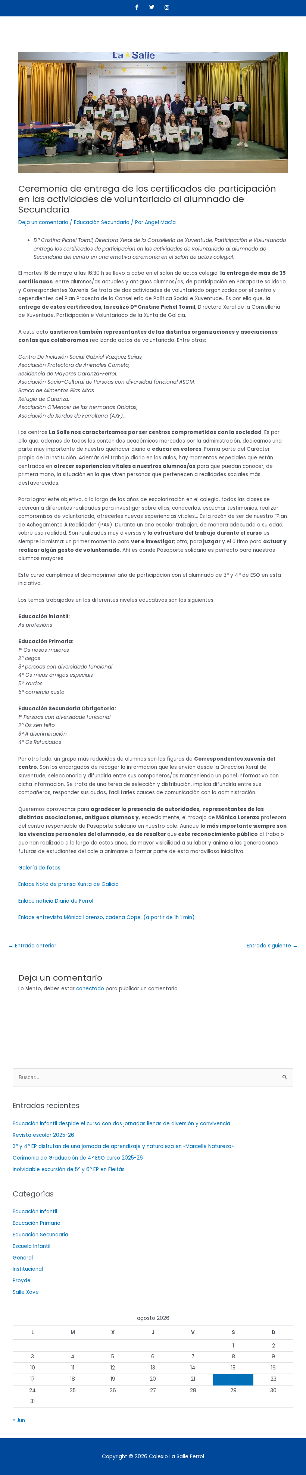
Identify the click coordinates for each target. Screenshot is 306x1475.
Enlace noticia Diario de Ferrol (55, 901)
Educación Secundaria (101, 222)
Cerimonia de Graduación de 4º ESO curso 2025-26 (78, 1157)
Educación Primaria (36, 1223)
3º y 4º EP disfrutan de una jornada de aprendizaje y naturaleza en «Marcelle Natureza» (123, 1146)
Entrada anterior (32, 945)
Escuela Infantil (31, 1246)
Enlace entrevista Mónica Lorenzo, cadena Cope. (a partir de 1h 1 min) (106, 917)
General (23, 1257)
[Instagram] (166, 8)
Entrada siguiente (272, 945)
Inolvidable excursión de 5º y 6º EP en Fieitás (69, 1169)
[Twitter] (151, 8)
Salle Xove (26, 1292)
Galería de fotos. (40, 867)
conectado (90, 988)
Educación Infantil (35, 1211)
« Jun (19, 1420)
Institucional (28, 1269)
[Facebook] (137, 8)
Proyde (22, 1280)
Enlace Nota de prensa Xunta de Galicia (68, 884)
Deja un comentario (43, 222)
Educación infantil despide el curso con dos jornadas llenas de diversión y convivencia (121, 1123)
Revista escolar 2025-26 (43, 1135)
